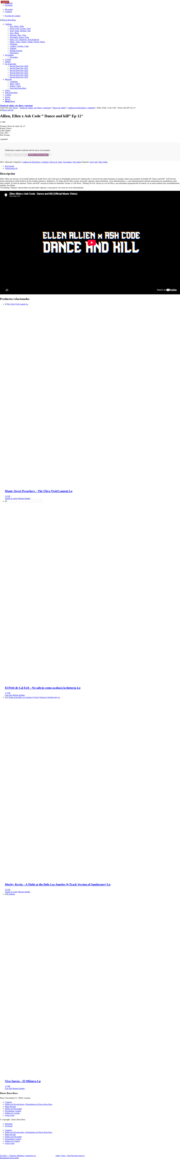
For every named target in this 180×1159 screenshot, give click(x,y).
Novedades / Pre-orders (72, 162)
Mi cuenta (9, 9)
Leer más (8, 695)
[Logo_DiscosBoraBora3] (8, 20)
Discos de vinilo (56, 162)
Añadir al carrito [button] (11, 498)
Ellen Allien (103, 162)
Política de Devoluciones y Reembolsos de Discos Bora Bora (28, 1104)
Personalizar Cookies (13, 1111)
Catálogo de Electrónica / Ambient (35, 162)
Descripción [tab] (9, 166)
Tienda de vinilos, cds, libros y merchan (16, 106)
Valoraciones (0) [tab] (11, 168)
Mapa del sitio (10, 1107)
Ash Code (93, 162)
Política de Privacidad (13, 1109)
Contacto (8, 12)
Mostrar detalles (24, 498)
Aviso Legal (9, 1115)
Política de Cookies (12, 1113)
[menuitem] (92, 9)
